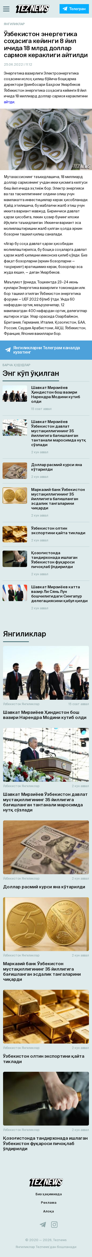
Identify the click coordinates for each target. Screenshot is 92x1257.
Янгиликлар (14, 24)
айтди (9, 102)
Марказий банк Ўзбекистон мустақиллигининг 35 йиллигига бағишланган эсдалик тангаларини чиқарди (42, 971)
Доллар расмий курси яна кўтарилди (44, 886)
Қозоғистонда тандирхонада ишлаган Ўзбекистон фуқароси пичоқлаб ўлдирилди (45, 1143)
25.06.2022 (14, 64)
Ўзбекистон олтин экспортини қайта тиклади (43, 1059)
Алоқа (48, 1211)
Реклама (48, 1202)
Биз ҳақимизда (49, 1194)
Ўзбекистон (12, 704)
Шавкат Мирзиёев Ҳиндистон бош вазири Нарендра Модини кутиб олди (44, 715)
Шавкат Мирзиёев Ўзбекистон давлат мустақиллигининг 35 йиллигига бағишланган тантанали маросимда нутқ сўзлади (45, 802)
